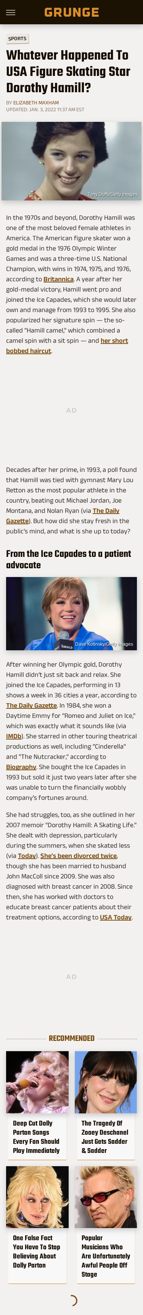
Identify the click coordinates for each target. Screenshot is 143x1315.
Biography (21, 767)
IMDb (13, 736)
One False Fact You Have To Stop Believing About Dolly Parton (36, 1251)
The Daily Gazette (31, 705)
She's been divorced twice (78, 855)
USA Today (116, 917)
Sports (17, 38)
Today (27, 855)
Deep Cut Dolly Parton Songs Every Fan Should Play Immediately (36, 1137)
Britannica (58, 279)
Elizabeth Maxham (36, 102)
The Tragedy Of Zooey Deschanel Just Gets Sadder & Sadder (105, 1137)
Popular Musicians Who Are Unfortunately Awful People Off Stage (106, 1256)
